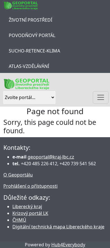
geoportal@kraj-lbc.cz (51, 157)
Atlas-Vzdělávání (29, 66)
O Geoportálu (18, 175)
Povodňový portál (32, 35)
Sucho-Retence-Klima (34, 51)
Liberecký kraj (27, 206)
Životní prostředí (30, 20)
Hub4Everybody (68, 245)
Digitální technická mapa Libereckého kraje (58, 227)
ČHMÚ (19, 220)
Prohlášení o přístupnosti (30, 186)
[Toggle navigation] (101, 97)
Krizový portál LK (30, 213)
